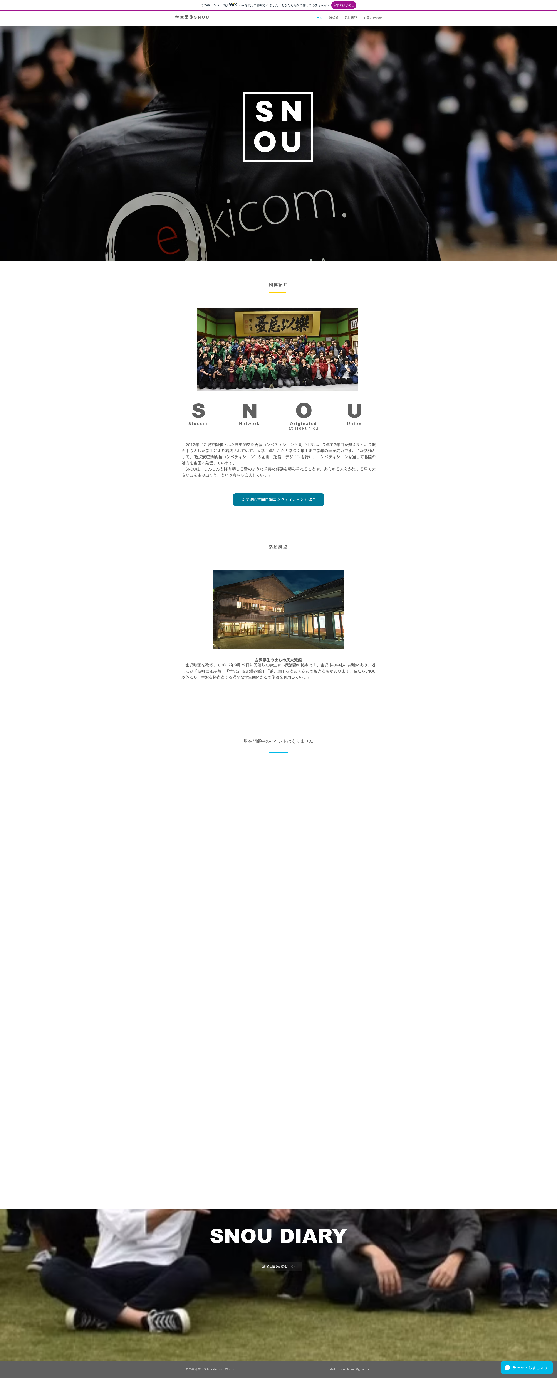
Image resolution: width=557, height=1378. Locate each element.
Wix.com (230, 1369)
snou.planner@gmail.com (354, 1369)
